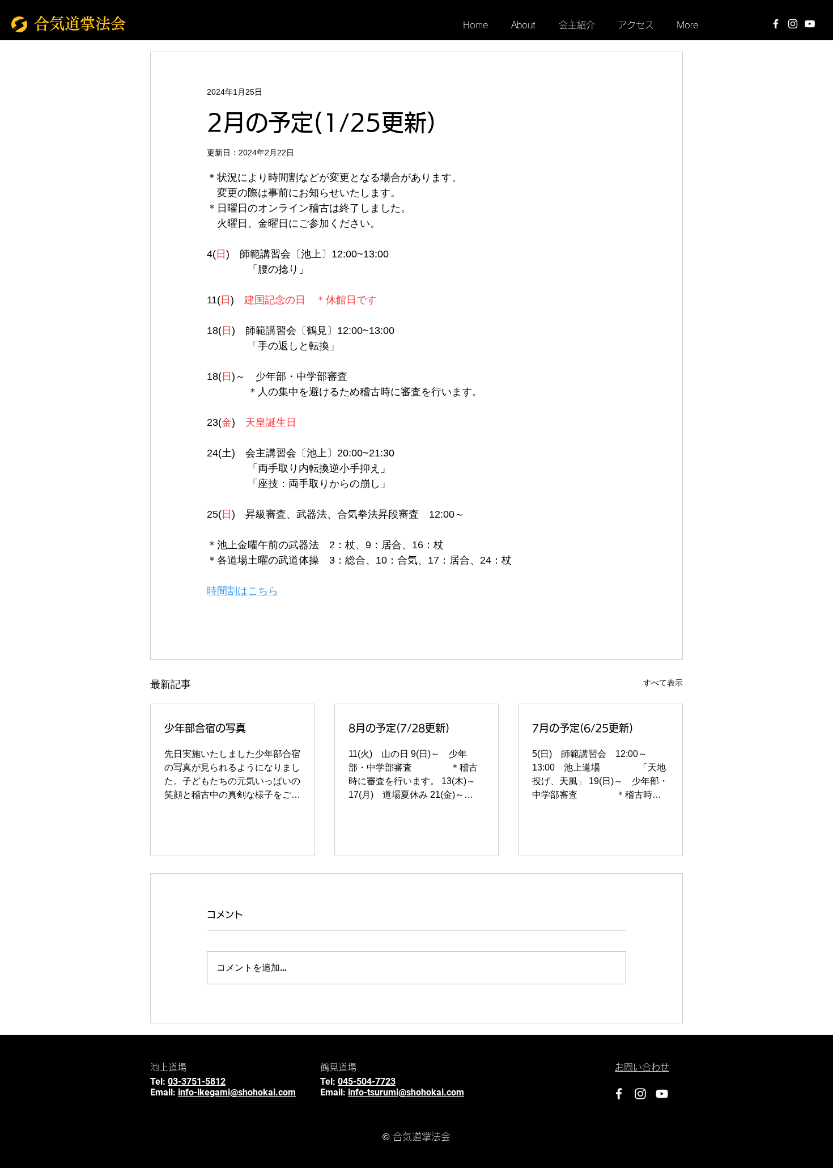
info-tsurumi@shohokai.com (406, 1092)
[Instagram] (793, 24)
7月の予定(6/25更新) (582, 728)
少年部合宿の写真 (205, 728)
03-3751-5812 (197, 1081)
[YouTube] (810, 24)
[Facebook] (776, 24)
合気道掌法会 (80, 23)
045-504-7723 (367, 1081)
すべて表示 (663, 682)
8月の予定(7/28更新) (398, 728)
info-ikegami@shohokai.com (237, 1092)
